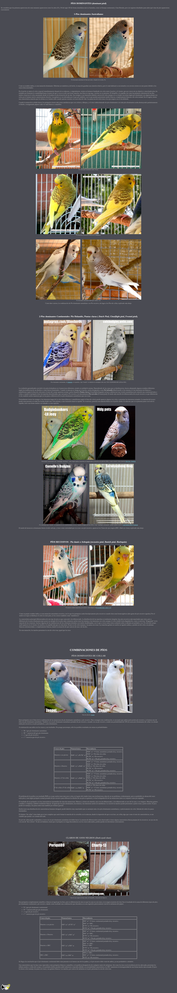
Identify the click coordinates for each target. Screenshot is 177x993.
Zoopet (92, 715)
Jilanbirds (70, 382)
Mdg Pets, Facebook (131, 461)
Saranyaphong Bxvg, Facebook (130, 525)
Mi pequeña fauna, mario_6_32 (103, 607)
